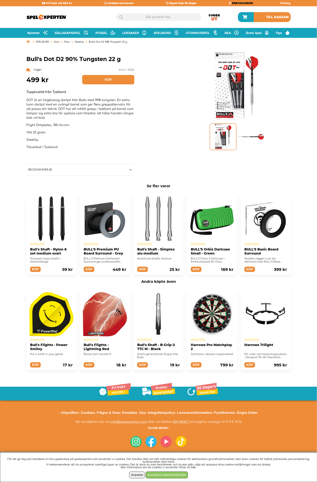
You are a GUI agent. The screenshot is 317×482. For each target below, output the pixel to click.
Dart (56, 42)
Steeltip (79, 42)
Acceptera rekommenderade (167, 475)
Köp (249, 269)
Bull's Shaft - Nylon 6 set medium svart (48, 251)
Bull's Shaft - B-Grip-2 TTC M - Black (156, 347)
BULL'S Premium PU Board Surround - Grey (103, 251)
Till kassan (277, 17)
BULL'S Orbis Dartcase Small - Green (210, 251)
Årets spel (254, 33)
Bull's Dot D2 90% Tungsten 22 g (108, 42)
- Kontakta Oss (133, 413)
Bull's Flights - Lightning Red (96, 347)
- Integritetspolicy (160, 413)
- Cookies (87, 413)
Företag (285, 3)
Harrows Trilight (258, 345)
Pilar (67, 42)
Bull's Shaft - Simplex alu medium (156, 251)
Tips (279, 33)
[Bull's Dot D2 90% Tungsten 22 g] (222, 136)
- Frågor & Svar (107, 413)
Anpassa (137, 475)
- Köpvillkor (69, 413)
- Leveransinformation (193, 413)
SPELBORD (42, 42)
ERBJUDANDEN (242, 3)
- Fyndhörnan (223, 413)
